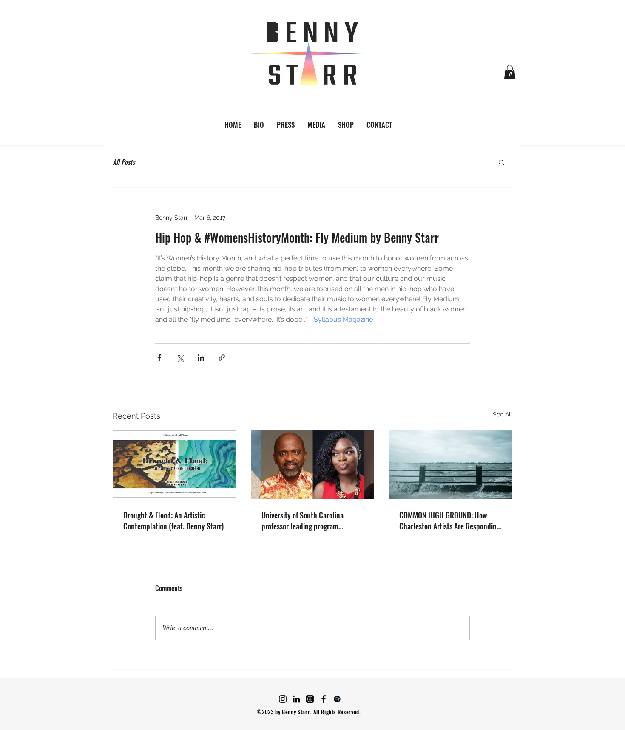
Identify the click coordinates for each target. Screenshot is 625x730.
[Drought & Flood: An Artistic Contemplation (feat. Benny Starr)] (174, 464)
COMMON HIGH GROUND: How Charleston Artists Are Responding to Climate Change (449, 520)
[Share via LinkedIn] (201, 358)
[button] (510, 72)
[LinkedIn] (296, 699)
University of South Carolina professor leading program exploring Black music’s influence (311, 520)
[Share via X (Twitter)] (180, 358)
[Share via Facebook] (159, 358)
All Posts (124, 162)
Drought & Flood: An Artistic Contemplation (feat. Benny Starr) (173, 520)
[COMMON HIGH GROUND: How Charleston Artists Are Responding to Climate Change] (450, 464)
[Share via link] (222, 358)
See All (502, 414)
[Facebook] (323, 699)
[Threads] (310, 699)
